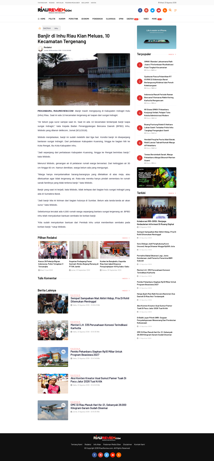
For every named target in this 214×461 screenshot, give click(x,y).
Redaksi (51, 2)
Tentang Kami (42, 2)
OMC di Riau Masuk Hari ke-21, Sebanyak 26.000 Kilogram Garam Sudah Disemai (98, 406)
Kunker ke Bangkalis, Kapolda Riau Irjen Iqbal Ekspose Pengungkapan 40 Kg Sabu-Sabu (114, 264)
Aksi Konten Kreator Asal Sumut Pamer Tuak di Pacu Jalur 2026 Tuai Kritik (98, 379)
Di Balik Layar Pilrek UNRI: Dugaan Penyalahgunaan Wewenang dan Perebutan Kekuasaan (156, 320)
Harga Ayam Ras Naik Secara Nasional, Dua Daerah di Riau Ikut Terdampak (156, 295)
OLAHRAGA (110, 18)
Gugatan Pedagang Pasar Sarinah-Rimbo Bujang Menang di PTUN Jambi (83, 264)
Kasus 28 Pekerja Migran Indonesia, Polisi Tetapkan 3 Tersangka (50, 264)
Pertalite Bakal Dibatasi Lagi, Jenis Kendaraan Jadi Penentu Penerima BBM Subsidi (154, 258)
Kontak (93, 2)
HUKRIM (62, 18)
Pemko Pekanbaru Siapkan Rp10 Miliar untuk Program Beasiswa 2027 (96, 353)
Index (125, 238)
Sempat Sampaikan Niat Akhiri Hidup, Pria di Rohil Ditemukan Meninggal (156, 233)
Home (42, 18)
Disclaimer (85, 2)
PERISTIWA (73, 18)
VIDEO (146, 18)
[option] (53, 257)
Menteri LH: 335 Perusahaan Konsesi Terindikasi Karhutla (153, 271)
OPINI (121, 18)
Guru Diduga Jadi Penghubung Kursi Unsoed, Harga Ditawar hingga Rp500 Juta (156, 244)
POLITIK (52, 18)
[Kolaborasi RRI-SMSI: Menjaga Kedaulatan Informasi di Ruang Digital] (156, 207)
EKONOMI (85, 18)
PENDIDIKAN (97, 18)
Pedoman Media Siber (72, 2)
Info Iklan (59, 2)
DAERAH (132, 18)
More (156, 18)
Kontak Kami (139, 444)
